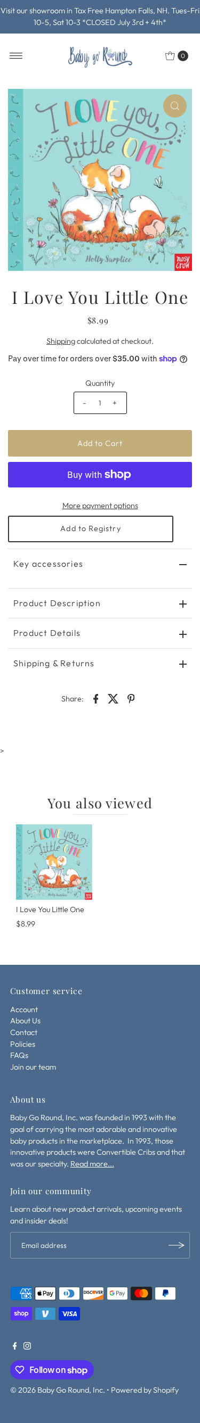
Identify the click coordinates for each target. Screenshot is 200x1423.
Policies (22, 1044)
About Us (25, 1020)
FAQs (19, 1055)
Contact (23, 1032)
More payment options (100, 505)
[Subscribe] (176, 1245)
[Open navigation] (16, 56)
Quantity (100, 383)
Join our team (33, 1067)
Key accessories (48, 563)
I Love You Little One (50, 909)
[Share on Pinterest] (131, 698)
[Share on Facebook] (96, 698)
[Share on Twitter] (114, 698)
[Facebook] (15, 1347)
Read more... (92, 1164)
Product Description (57, 603)
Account (24, 1009)
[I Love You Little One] (54, 862)
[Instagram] (27, 1347)
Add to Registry (90, 528)
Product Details (47, 632)
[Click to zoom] (175, 106)
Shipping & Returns (54, 663)
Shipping (60, 341)
